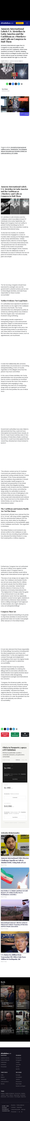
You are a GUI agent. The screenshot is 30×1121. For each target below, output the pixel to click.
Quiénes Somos (5, 1058)
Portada (18, 1075)
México (3, 1077)
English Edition (4, 61)
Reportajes (19, 1084)
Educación (3, 1096)
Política (3, 1093)
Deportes (23, 1096)
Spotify (18, 1069)
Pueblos (23, 1093)
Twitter (18, 1062)
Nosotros (13, 1105)
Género (11, 1095)
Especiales (16, 1095)
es (19, 1111)
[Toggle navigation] (27, 23)
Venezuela (3, 1079)
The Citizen (5, 89)
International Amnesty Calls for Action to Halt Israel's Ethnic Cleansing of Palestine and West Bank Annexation (14, 924)
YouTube (24, 735)
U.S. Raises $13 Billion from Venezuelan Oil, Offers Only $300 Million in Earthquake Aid (13, 957)
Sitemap (23, 1109)
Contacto (3, 1064)
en (21, 1111)
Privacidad (3, 1066)
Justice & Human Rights (16, 61)
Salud (7, 1095)
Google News (5, 734)
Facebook (18, 1058)
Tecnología (17, 1096)
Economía (17, 1093)
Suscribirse (15, 779)
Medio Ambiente (9, 1093)
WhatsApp (15, 735)
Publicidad (3, 1062)
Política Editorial (5, 1060)
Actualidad (19, 1077)
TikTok (17, 1066)
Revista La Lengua (20, 1086)
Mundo (3, 1084)
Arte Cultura (10, 1096)
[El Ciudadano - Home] (7, 23)
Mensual (18, 759)
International (4, 62)
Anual (24, 759)
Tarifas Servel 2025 (15, 1109)
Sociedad (22, 1095)
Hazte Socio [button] (19, 23)
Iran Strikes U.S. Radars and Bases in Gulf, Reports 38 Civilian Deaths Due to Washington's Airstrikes (14, 892)
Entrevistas (19, 1081)
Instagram (18, 1060)
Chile (10, 62)
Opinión (18, 1079)
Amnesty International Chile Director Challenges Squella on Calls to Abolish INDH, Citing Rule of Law (15, 860)
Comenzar (15, 797)
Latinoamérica (5, 1081)
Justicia (3, 1095)
